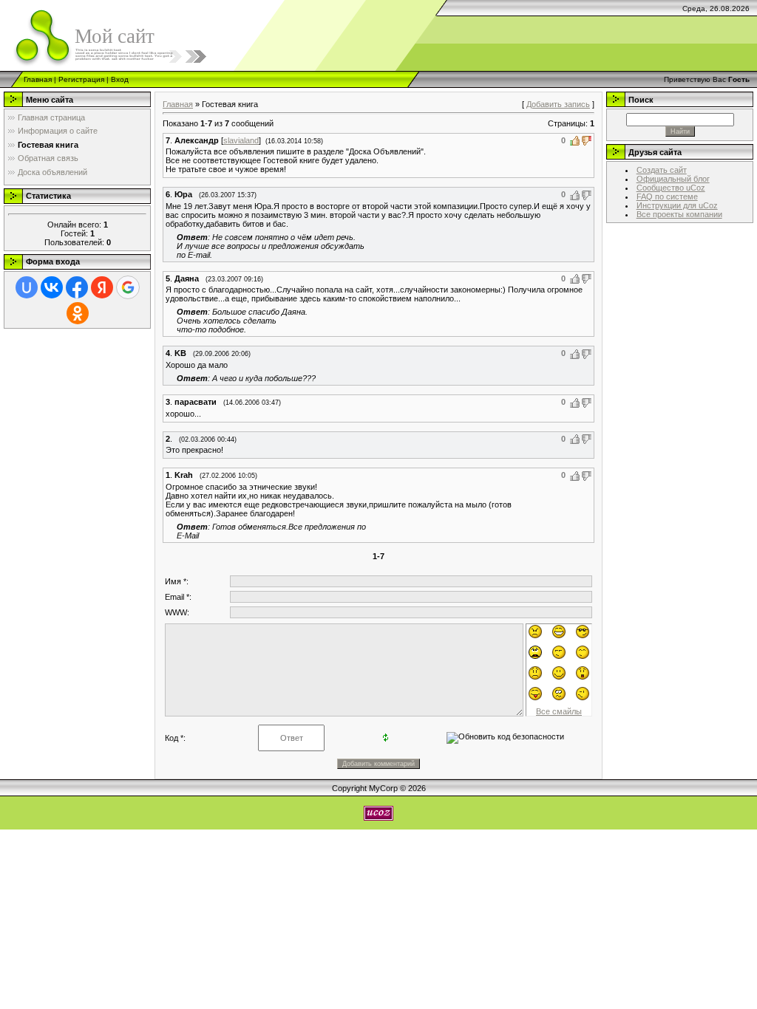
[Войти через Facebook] (77, 287)
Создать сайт (662, 169)
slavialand (241, 140)
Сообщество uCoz (671, 187)
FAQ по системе (667, 196)
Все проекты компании (679, 214)
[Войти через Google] (128, 287)
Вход (120, 79)
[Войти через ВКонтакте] (52, 287)
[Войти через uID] (27, 287)
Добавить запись (558, 104)
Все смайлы (559, 711)
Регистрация (81, 79)
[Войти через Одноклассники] (78, 313)
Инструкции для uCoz (677, 205)
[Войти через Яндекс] (102, 287)
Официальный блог (673, 178)
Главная (38, 79)
